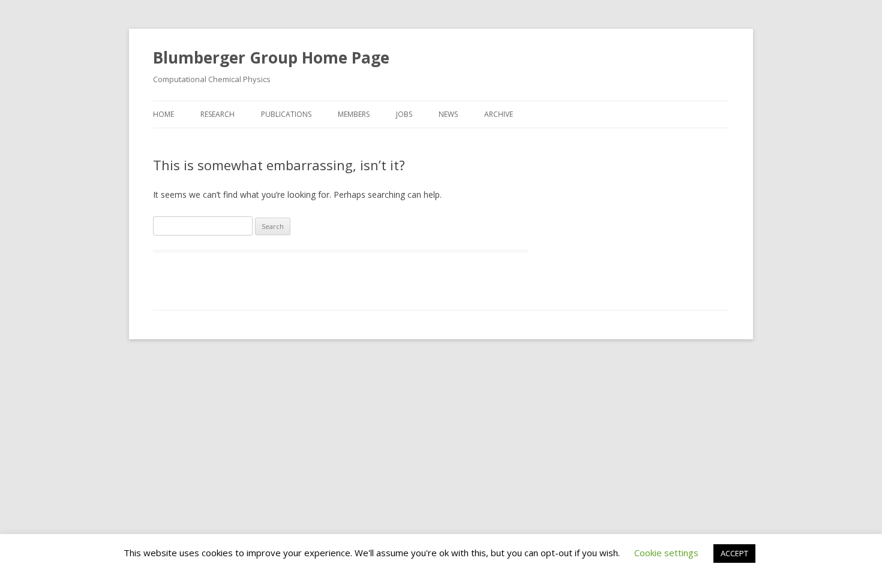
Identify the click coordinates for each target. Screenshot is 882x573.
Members (354, 114)
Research (217, 114)
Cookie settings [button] (666, 553)
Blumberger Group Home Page (271, 57)
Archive (498, 114)
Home (163, 114)
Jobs (404, 114)
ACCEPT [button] (734, 553)
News (448, 114)
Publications (286, 114)
